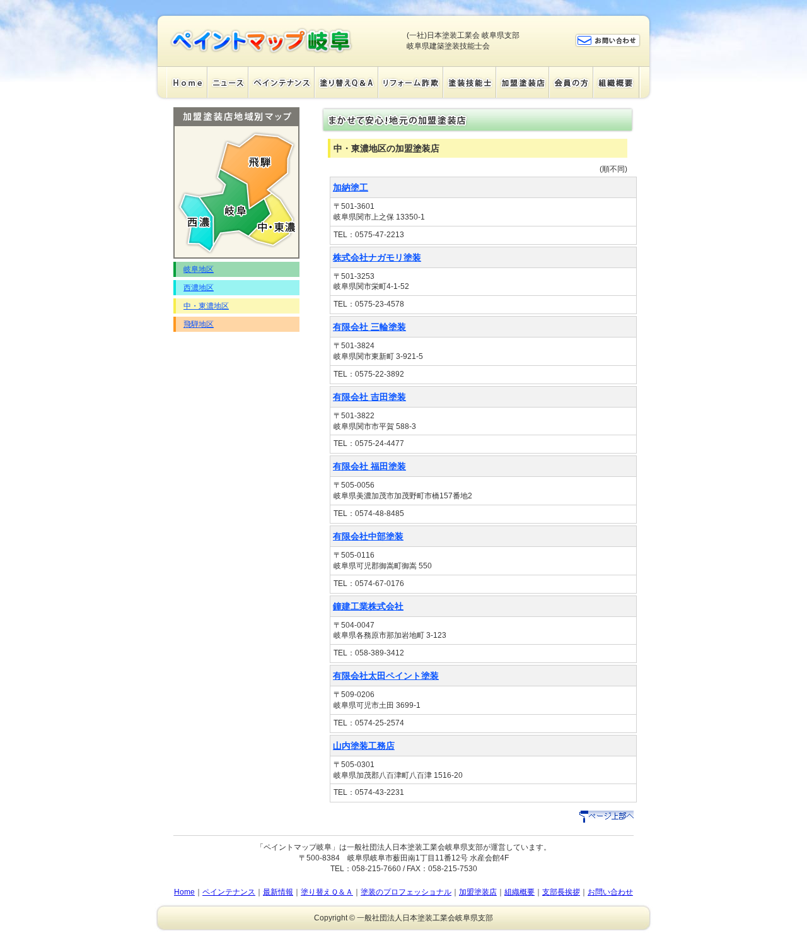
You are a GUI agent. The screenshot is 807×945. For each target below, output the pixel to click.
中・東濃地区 (206, 306)
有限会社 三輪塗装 (369, 327)
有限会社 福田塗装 (369, 466)
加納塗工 (350, 187)
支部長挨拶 (561, 892)
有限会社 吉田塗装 (369, 397)
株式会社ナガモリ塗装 (377, 257)
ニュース (227, 82)
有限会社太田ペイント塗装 (386, 676)
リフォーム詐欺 (410, 82)
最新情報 (278, 892)
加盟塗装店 (522, 82)
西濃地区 (198, 287)
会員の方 (571, 82)
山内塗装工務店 (364, 746)
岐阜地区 (198, 269)
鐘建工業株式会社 (368, 606)
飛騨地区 (198, 324)
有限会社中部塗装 (368, 536)
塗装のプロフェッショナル (406, 892)
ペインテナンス (281, 82)
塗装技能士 (469, 82)
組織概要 (616, 82)
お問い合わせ (610, 892)
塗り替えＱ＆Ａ (346, 82)
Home (186, 82)
